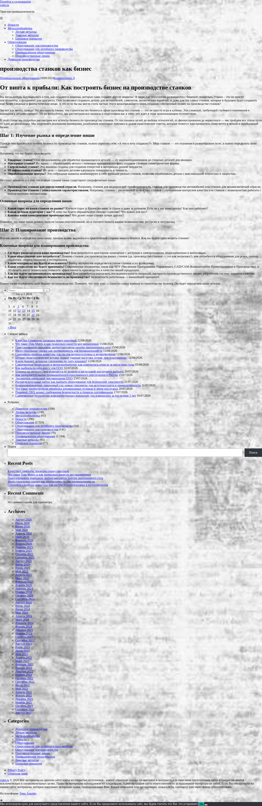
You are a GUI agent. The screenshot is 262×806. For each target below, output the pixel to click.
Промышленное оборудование (20, 78)
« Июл (12, 327)
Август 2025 (23, 561)
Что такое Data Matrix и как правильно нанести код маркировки (57, 344)
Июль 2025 (22, 564)
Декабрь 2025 (24, 547)
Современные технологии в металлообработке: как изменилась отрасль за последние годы (74, 364)
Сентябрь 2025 (25, 557)
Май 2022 (21, 688)
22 (33, 315)
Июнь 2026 (22, 526)
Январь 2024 (23, 626)
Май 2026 (21, 530)
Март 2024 (22, 619)
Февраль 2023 (24, 664)
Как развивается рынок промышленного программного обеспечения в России (66, 375)
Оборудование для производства (36, 429)
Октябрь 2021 (24, 706)
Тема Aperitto (27, 793)
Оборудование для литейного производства (44, 426)
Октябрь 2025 (24, 554)
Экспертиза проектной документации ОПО (44, 378)
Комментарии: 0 (64, 78)
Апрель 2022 (23, 692)
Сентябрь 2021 (25, 709)
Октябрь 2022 (24, 678)
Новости (21, 419)
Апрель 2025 (23, 574)
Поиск (12, 446)
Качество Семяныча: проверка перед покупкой (46, 340)
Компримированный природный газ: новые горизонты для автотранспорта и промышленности (78, 385)
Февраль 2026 (24, 540)
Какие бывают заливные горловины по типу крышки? (51, 361)
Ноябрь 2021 (23, 702)
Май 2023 (21, 654)
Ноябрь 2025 (23, 550)
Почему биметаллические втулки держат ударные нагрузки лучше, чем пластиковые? (71, 357)
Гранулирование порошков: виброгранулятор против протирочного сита (63, 347)
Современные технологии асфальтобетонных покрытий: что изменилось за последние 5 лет (75, 395)
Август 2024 (23, 602)
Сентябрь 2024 (25, 599)
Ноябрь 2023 (23, 633)
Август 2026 (23, 519)
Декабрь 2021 (24, 699)
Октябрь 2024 (24, 595)
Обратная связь (18, 773)
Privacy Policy (16, 770)
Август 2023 (23, 643)
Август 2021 (23, 712)
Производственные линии (32, 432)
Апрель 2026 (23, 533)
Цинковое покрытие (28, 443)
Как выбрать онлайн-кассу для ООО (39, 368)
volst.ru (4, 5)
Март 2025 (22, 578)
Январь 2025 (23, 585)
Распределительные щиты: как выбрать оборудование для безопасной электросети (69, 381)
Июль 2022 (22, 685)
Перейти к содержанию (15, 1)
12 (19, 310)
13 (23, 310)
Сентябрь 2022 (25, 681)
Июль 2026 (22, 523)
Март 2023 (22, 661)
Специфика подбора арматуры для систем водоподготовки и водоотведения (65, 354)
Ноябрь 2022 (23, 674)
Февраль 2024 (24, 623)
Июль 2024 (22, 605)
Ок (201, 804)
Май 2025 (21, 571)
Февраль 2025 (24, 581)
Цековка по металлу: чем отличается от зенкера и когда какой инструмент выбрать (69, 371)
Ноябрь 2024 (23, 592)
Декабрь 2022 (24, 671)
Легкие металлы (26, 412)
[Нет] (206, 804)
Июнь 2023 (22, 650)
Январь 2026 (23, 543)
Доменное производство (31, 408)
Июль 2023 (22, 647)
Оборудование (24, 422)
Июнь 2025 (22, 568)
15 (33, 310)
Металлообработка (27, 415)
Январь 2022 (23, 695)
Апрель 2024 (23, 616)
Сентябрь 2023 (25, 640)
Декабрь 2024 (24, 588)
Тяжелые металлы (27, 439)
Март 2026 (22, 536)
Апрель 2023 (23, 657)
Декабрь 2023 (24, 630)
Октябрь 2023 (24, 637)
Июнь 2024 (22, 609)
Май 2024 (21, 612)
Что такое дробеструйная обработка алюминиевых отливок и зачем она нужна (66, 388)
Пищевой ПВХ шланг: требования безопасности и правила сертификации (64, 392)
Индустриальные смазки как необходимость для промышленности (58, 350)
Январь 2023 (23, 668)
